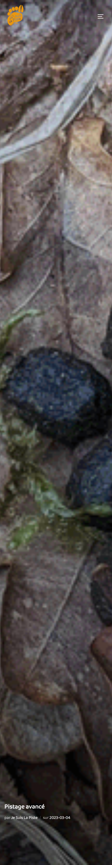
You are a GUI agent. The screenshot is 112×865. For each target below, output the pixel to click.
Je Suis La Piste (24, 817)
